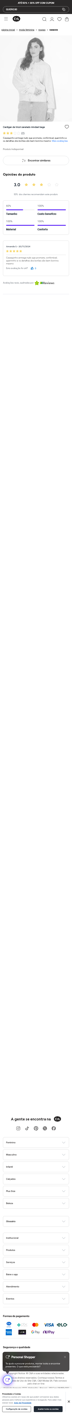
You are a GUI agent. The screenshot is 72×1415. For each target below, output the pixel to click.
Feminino (11, 1142)
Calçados (11, 1179)
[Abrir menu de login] (52, 19)
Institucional (12, 1237)
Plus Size (10, 1191)
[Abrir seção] (42, 1142)
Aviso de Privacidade (22, 1403)
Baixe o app (12, 1274)
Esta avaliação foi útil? (17, 268)
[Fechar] (69, 1401)
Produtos (10, 1250)
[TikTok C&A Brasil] (27, 1128)
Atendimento (12, 1286)
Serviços (10, 1262)
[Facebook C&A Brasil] (54, 1128)
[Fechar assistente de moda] (65, 1356)
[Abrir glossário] (41, 1221)
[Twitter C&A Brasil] (45, 1128)
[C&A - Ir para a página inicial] (16, 19)
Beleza (9, 1203)
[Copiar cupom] (63, 9)
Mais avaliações (60, 141)
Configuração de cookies (16, 1409)
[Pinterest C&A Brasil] (36, 1128)
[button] (44, 19)
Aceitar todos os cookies (48, 1409)
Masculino (11, 1154)
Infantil (9, 1166)
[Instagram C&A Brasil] (18, 1128)
